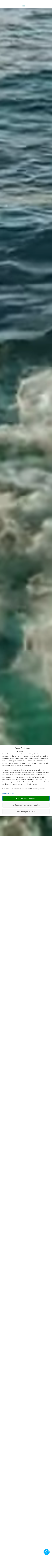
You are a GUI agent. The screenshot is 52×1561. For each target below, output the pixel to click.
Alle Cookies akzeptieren (26, 798)
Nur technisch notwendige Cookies (26, 805)
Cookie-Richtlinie (8, 793)
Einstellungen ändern (26, 811)
